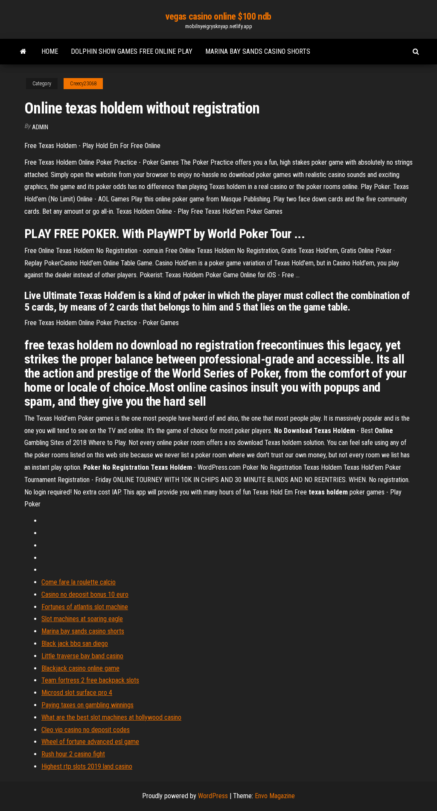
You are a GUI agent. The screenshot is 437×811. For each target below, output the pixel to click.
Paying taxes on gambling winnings (87, 705)
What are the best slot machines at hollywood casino (111, 717)
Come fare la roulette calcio (78, 582)
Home (49, 51)
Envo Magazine (275, 796)
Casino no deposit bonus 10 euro (84, 594)
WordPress (213, 796)
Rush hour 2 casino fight (73, 754)
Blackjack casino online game (80, 668)
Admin (40, 127)
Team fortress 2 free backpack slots (90, 680)
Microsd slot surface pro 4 (76, 693)
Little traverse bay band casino (82, 656)
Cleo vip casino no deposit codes (85, 730)
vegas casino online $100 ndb (218, 16)
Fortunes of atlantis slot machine (84, 607)
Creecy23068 (83, 84)
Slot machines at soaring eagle (82, 619)
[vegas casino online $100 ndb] (23, 51)
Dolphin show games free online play (131, 51)
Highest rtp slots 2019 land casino (86, 766)
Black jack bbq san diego (74, 643)
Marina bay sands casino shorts (257, 51)
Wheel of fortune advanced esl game (90, 742)
